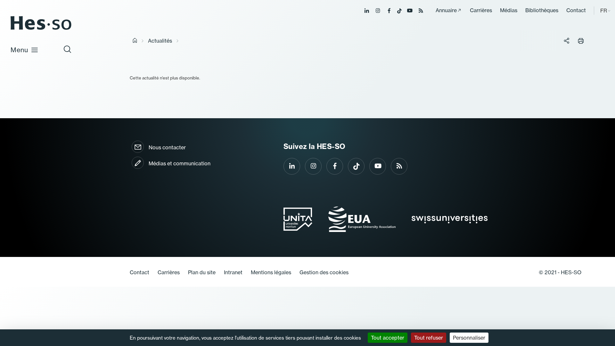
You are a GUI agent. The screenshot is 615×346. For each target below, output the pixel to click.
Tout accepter (387, 337)
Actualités (160, 40)
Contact (576, 10)
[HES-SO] (41, 29)
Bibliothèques (541, 10)
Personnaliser (469, 337)
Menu (19, 50)
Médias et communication (179, 163)
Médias (508, 10)
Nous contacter (167, 147)
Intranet (233, 272)
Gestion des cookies (323, 272)
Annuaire (446, 10)
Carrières (481, 10)
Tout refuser (428, 337)
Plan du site (202, 272)
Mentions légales (271, 272)
